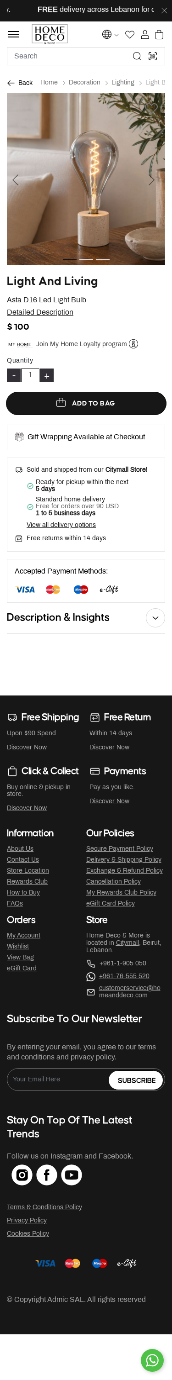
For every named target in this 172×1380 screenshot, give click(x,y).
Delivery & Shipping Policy (123, 860)
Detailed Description (40, 312)
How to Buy (23, 893)
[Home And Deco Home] (49, 34)
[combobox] (86, 56)
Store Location (28, 871)
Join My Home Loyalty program (81, 345)
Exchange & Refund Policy (124, 871)
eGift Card (22, 969)
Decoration (84, 83)
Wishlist (18, 947)
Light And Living (52, 281)
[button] (19, 179)
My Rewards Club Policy (121, 893)
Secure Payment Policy (119, 849)
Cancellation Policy (113, 882)
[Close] (164, 11)
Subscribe (137, 1080)
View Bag (20, 958)
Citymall (127, 943)
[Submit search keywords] (137, 56)
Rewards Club (27, 882)
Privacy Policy (27, 1221)
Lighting (122, 83)
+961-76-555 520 (124, 977)
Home (49, 83)
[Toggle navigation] (13, 34)
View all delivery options (61, 525)
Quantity (20, 361)
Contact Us (23, 860)
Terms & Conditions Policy (44, 1208)
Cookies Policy (28, 1234)
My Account (23, 936)
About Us (20, 849)
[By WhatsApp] (152, 1360)
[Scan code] (152, 56)
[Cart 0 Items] (159, 34)
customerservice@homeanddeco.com (130, 992)
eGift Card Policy (110, 904)
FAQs (15, 904)
